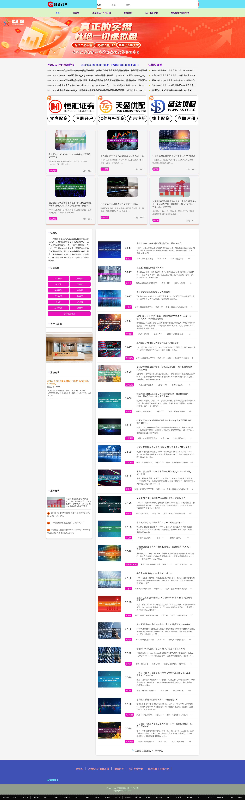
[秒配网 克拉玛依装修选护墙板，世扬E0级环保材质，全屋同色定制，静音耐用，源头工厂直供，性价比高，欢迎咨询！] (174, 186)
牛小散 (128, 307)
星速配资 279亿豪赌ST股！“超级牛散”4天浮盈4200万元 (69, 156)
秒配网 (156, 220)
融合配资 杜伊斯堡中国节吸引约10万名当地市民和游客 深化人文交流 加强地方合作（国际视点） (71, 204)
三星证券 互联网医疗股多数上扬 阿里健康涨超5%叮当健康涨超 (180, 75)
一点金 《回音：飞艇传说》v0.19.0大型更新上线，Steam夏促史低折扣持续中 (163, 674)
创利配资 (129, 384)
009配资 (129, 333)
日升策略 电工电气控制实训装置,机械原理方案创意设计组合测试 (181, 85)
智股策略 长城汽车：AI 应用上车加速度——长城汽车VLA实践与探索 (163, 751)
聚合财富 (58, 307)
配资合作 (128, 12)
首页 (58, 12)
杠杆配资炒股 (151, 12)
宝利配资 (58, 278)
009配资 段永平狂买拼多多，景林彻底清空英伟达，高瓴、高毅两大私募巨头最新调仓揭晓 (164, 317)
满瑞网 (128, 411)
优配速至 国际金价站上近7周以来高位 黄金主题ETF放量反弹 (164, 447)
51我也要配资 (131, 564)
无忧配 (128, 639)
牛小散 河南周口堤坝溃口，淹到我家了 (154, 291)
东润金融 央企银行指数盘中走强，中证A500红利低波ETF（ (179, 70)
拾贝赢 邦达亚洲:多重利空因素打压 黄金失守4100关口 (161, 498)
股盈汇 (80, 296)
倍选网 (128, 663)
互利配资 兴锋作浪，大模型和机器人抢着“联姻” (158, 342)
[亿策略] (58, 4)
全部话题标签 (69, 313)
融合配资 (53, 218)
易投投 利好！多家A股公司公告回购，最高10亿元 (159, 243)
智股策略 (129, 768)
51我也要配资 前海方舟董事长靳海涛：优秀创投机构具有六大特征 (163, 548)
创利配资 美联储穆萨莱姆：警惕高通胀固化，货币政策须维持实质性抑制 (164, 368)
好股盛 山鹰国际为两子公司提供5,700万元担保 (173, 155)
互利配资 (129, 358)
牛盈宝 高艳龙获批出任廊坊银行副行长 (154, 573)
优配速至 (129, 438)
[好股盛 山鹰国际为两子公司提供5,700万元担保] (174, 140)
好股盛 (156, 169)
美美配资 (58, 290)
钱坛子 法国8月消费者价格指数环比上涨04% (67, 462)
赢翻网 (80, 307)
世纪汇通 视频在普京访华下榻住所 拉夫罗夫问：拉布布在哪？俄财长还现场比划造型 (69, 424)
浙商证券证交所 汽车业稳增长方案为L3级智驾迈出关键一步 (179, 80)
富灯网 (80, 290)
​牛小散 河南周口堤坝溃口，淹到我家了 (67, 522)
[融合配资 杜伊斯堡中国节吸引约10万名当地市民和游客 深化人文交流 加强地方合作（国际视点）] (70, 186)
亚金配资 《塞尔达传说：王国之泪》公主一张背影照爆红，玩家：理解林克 (164, 725)
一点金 (128, 690)
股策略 (128, 615)
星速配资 (53, 170)
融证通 (58, 284)
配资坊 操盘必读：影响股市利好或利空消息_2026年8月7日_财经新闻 (164, 472)
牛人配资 (104, 169)
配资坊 (128, 489)
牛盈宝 (128, 588)
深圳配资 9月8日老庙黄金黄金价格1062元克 (172, 90)
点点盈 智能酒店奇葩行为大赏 (150, 267)
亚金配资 (129, 741)
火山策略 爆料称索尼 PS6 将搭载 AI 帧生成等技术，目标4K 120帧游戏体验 (163, 778)
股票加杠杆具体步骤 (101, 12)
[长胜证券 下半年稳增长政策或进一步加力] (122, 186)
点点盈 (128, 283)
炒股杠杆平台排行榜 (180, 12)
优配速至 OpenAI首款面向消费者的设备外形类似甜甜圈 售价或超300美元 (164, 421)
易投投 (128, 258)
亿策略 (76, 12)
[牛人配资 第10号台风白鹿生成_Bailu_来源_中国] (122, 140)
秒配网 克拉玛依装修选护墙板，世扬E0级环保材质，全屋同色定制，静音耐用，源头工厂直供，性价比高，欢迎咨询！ (174, 204)
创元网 (58, 302)
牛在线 (128, 537)
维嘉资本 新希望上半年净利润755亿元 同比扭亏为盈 (68, 403)
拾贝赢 (128, 513)
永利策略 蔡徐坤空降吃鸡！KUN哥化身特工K (157, 699)
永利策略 (129, 715)
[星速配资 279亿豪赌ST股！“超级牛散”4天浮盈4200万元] (70, 140)
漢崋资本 (80, 278)
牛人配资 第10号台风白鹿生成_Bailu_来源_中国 (122, 155)
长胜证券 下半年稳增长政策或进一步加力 (119, 204)
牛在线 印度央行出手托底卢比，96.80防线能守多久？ (161, 522)
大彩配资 (58, 296)
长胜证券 (104, 217)
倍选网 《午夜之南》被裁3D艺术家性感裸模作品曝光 (161, 648)
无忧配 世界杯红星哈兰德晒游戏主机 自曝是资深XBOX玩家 (163, 624)
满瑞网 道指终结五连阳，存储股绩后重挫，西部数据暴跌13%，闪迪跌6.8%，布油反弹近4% (162, 395)
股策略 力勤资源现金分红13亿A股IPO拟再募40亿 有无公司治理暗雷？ (164, 598)
